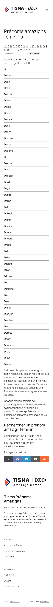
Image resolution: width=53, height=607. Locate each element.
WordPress (44, 601)
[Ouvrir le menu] (47, 10)
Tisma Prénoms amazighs (18, 499)
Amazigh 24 (14, 601)
